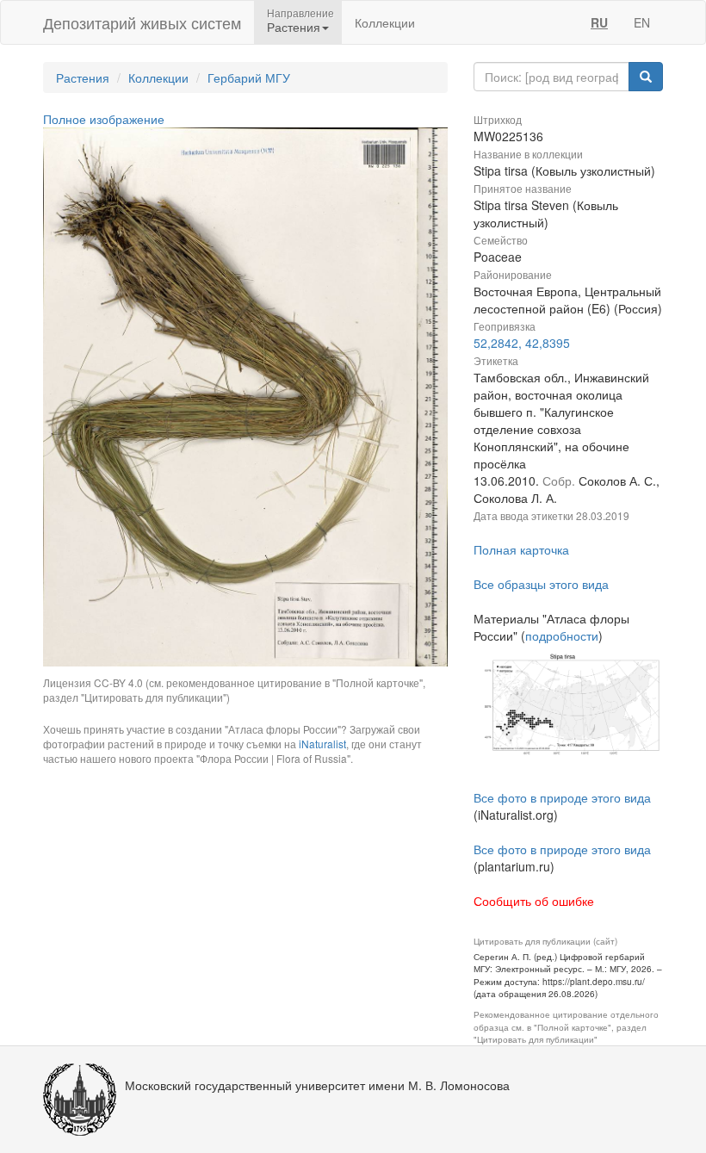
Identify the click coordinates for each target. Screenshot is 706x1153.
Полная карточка (521, 549)
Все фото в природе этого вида (562, 797)
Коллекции (385, 22)
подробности (561, 635)
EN (642, 22)
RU (599, 22)
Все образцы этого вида (541, 583)
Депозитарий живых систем (142, 22)
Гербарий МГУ (248, 77)
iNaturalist (322, 743)
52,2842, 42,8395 (522, 342)
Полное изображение (103, 118)
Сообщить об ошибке (534, 900)
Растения (82, 77)
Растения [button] (293, 26)
